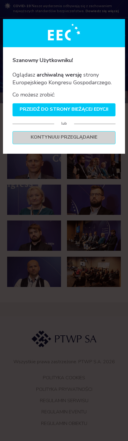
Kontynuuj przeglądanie (64, 137)
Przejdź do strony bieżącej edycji (64, 109)
